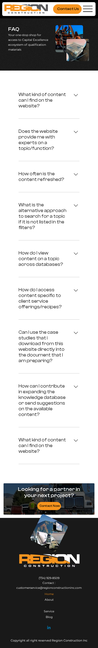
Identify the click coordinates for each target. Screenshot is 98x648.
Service (49, 611)
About (49, 599)
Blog (49, 617)
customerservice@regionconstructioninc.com (49, 588)
